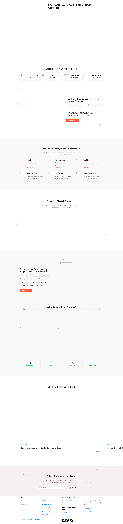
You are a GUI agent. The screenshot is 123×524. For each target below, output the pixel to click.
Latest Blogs (83, 5)
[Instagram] (72, 520)
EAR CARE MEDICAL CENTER (61, 6)
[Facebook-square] (64, 520)
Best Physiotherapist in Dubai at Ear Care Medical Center (41, 448)
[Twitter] (68, 520)
